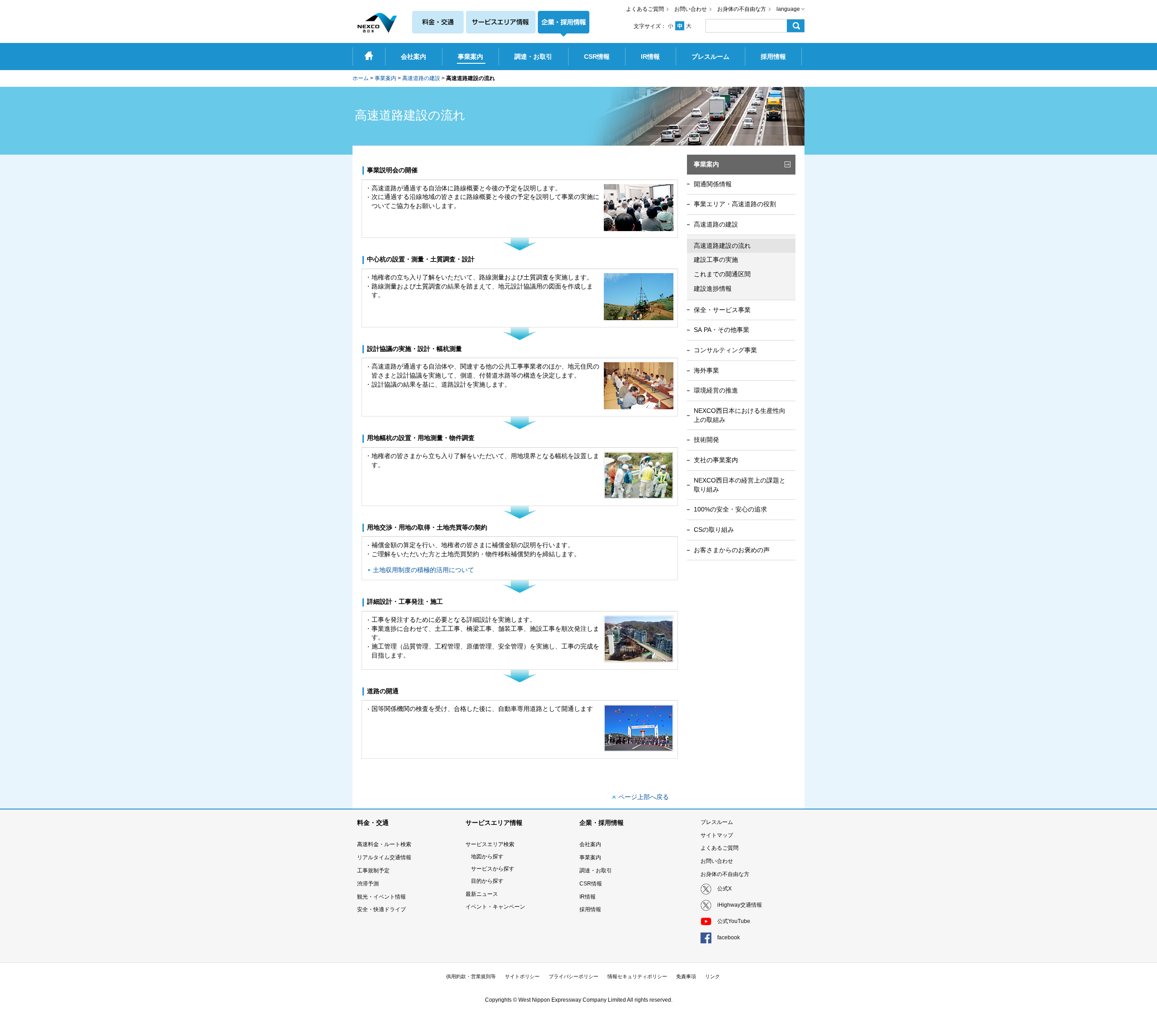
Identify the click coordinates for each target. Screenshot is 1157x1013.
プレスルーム (717, 822)
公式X (724, 888)
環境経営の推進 (716, 390)
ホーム (361, 78)
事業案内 (385, 78)
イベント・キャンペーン (495, 907)
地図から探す (487, 856)
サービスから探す (492, 869)
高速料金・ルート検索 (384, 844)
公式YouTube (733, 921)
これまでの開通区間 (722, 274)
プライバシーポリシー (573, 976)
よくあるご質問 (645, 9)
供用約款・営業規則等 (471, 976)
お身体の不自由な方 (741, 9)
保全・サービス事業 (722, 309)
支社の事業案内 (716, 460)
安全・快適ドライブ (381, 909)
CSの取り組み (714, 529)
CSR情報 (590, 883)
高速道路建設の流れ (722, 245)
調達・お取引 (595, 870)
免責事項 (686, 976)
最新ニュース (482, 894)
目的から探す (487, 881)
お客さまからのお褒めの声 (732, 550)
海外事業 (706, 370)
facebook (728, 937)
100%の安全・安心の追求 (730, 509)
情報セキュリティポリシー (637, 976)
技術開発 (706, 439)
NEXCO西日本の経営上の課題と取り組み (739, 485)
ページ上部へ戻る (643, 796)
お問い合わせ (690, 9)
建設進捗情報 (713, 288)
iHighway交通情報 (739, 905)
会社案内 (590, 844)
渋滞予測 (368, 883)
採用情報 (590, 909)
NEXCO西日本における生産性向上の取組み (739, 415)
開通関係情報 (713, 184)
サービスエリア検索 (490, 844)
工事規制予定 (373, 870)
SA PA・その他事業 (721, 329)
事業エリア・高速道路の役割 (735, 204)
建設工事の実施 (716, 259)
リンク (712, 976)
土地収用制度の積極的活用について (423, 569)
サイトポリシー (522, 976)
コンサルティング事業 (725, 350)
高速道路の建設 (421, 78)
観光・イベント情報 (381, 897)
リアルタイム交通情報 (384, 857)
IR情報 (587, 897)
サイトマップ (717, 835)
